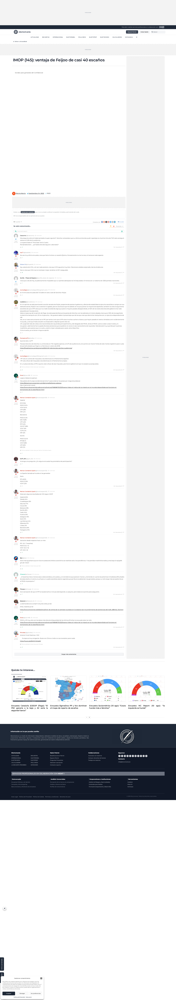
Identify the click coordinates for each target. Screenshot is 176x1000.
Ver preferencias (36, 993)
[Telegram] (130, 756)
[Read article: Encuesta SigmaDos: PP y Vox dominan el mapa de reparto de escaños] (69, 689)
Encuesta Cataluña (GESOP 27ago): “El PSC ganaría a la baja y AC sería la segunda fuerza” (29, 708)
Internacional (58, 37)
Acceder (121, 222)
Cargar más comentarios (69, 654)
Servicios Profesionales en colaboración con (38, 774)
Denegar (22, 993)
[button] (41, 978)
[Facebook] (122, 756)
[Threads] (127, 756)
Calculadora (117, 37)
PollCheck (82, 37)
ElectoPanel (70, 37)
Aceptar (8, 993)
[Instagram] (135, 756)
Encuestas (46, 37)
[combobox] (158, 31)
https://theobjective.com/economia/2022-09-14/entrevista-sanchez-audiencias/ (46, 348)
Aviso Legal (29, 997)
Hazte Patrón (54, 753)
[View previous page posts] (86, 717)
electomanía (25, 32)
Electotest (93, 37)
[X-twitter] (119, 756)
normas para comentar (28, 212)
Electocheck (104, 37)
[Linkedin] (143, 756)
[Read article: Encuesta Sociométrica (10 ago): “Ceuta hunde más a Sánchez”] (107, 689)
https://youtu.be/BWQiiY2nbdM (30, 641)
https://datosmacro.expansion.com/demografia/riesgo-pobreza (40, 383)
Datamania (129, 37)
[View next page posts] (89, 717)
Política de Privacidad (19, 997)
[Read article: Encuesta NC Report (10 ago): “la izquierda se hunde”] (146, 689)
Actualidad (35, 37)
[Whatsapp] (125, 756)
